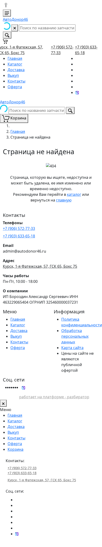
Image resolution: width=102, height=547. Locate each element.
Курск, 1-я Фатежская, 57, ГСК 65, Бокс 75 (40, 266)
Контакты (16, 81)
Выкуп (13, 75)
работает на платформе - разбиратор (54, 396)
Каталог (15, 64)
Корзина (15, 449)
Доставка (16, 69)
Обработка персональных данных (75, 336)
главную (63, 200)
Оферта (15, 86)
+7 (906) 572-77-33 (19, 228)
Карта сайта (72, 347)
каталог (74, 194)
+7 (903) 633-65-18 (19, 236)
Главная (15, 58)
